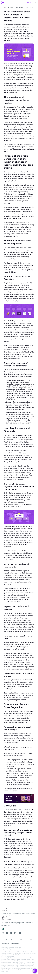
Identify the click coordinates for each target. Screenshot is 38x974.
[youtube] (20, 933)
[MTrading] (2, 3)
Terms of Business (31, 940)
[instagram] (15, 933)
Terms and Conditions (17, 940)
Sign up (29, 2)
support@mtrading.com (7, 949)
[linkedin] (11, 933)
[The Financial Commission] (6, 918)
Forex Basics (19, 7)
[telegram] (7, 933)
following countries (23, 967)
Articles (10, 7)
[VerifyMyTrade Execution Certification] (4, 909)
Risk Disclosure (15, 943)
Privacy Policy (5, 940)
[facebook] (2, 933)
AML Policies (5, 943)
